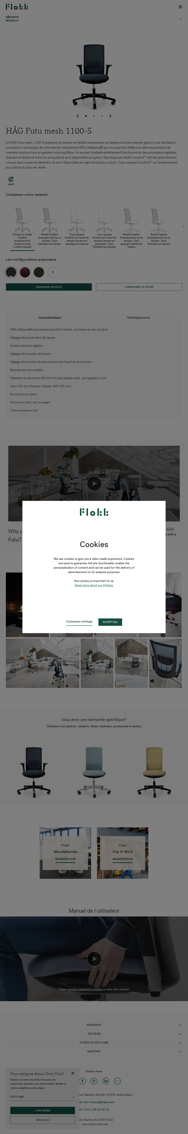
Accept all (110, 622)
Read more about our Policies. (94, 585)
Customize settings (79, 621)
